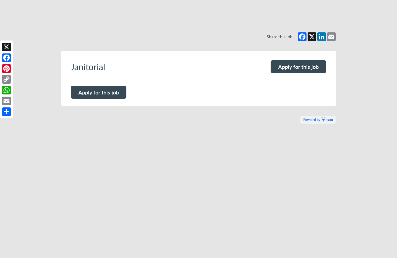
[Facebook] (6, 57)
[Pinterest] (6, 68)
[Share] (6, 111)
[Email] (6, 101)
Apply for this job (298, 66)
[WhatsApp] (6, 90)
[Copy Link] (6, 79)
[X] (6, 47)
